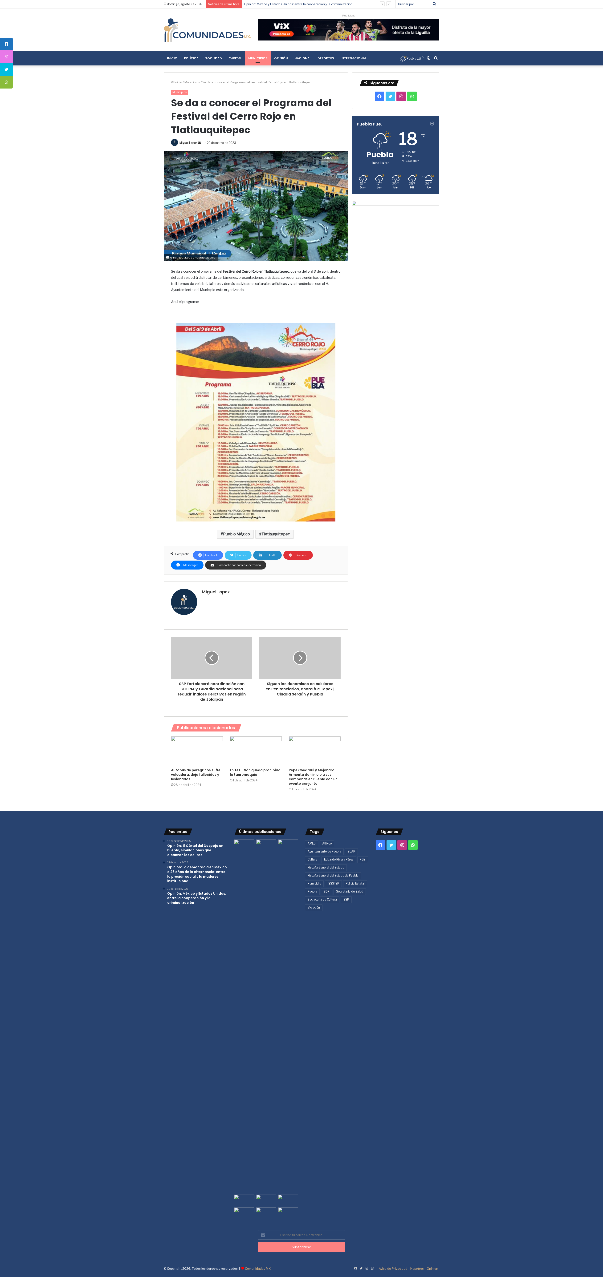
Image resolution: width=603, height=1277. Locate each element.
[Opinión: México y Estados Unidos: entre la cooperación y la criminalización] (288, 845)
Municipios (258, 58)
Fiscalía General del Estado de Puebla (333, 875)
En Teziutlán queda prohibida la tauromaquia (255, 772)
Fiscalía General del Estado (326, 867)
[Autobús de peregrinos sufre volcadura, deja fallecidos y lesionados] (197, 751)
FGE (362, 859)
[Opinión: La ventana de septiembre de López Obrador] (288, 1200)
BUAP (351, 851)
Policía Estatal (355, 883)
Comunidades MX (258, 1268)
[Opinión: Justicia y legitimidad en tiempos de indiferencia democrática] (244, 1200)
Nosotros (417, 1268)
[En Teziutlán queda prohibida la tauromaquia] (256, 751)
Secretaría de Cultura (322, 899)
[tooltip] (6, 44)
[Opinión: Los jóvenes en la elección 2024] (244, 1213)
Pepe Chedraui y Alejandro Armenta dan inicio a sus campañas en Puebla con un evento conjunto (313, 777)
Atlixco (327, 843)
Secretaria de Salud (349, 891)
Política (191, 58)
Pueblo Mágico (236, 534)
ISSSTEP (333, 883)
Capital (235, 58)
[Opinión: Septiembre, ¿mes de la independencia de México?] (266, 1200)
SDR (327, 891)
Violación (314, 907)
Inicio (172, 58)
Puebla (312, 891)
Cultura (313, 859)
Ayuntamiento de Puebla (324, 851)
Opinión (281, 58)
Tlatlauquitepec (275, 534)
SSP (346, 899)
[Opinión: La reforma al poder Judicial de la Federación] (266, 1213)
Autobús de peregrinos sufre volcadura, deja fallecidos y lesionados (195, 774)
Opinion (432, 1268)
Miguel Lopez (188, 143)
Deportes (326, 58)
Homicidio (314, 883)
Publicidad (348, 15)
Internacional (353, 58)
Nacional (302, 58)
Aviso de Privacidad (393, 1268)
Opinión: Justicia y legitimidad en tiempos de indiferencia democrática (295, 4)
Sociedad (213, 58)
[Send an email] (199, 143)
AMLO (312, 843)
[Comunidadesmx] (207, 30)
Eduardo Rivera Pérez (338, 859)
